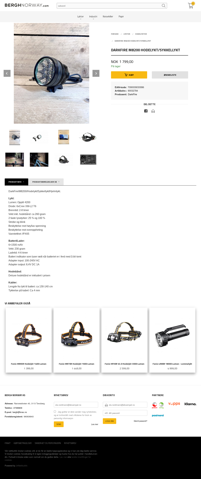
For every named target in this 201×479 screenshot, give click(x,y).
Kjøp (131, 74)
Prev (7, 73)
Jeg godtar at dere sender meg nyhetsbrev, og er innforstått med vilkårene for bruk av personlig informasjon (75, 415)
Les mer (94, 424)
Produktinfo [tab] (14, 181)
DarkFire (132, 94)
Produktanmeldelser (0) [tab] (44, 181)
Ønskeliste (170, 74)
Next (95, 73)
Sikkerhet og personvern (48, 443)
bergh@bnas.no (20, 412)
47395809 (17, 407)
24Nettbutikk (21, 465)
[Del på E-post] (153, 111)
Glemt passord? (140, 421)
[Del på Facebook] (146, 111)
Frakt (8, 443)
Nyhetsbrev (70, 443)
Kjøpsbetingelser (23, 443)
